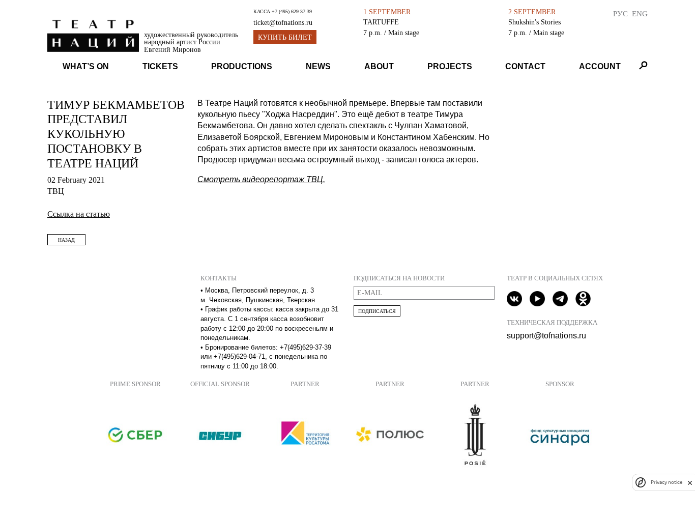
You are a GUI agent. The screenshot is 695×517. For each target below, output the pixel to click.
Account (600, 66)
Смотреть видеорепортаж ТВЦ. (261, 179)
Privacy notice (666, 482)
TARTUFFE (381, 22)
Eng (640, 13)
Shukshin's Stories (534, 22)
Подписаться (377, 311)
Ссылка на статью (78, 214)
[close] (690, 482)
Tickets (160, 66)
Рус (620, 13)
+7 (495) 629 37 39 (292, 11)
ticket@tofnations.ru (282, 22)
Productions (241, 66)
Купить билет (285, 37)
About (379, 66)
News (318, 66)
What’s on (86, 66)
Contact (525, 66)
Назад (66, 240)
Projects (449, 66)
